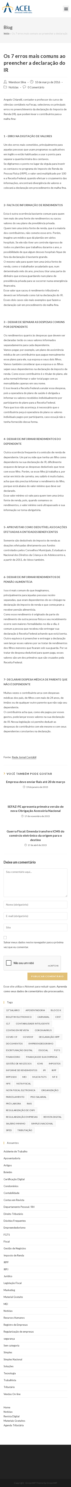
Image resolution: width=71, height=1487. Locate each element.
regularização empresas (22, 1116)
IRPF (6, 1262)
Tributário (9, 1387)
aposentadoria (35, 1010)
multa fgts (39, 1076)
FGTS (57, 1050)
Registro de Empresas (16, 1324)
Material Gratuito (13, 1296)
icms (40, 1063)
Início (6, 33)
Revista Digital (53, 1116)
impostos (55, 1063)
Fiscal (7, 1241)
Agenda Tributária (14, 1425)
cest (58, 1016)
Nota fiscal (23, 1083)
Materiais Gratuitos (14, 1420)
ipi (44, 1070)
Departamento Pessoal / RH (19, 1206)
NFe (8, 1083)
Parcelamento (15, 1096)
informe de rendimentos (21, 1070)
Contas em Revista (17, 1030)
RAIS (29, 1103)
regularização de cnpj (20, 1110)
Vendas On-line (12, 1394)
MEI (24, 1076)
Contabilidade (11, 1192)
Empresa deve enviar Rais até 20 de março (35, 781)
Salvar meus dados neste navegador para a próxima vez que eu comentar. (33, 945)
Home (7, 1407)
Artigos (8, 1165)
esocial (43, 1050)
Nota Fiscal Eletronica (20, 1090)
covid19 (28, 1036)
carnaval (43, 1016)
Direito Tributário (13, 1213)
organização (50, 1090)
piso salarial (38, 1096)
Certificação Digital (14, 1179)
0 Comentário (36, 87)
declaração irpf (49, 1036)
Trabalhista (10, 1380)
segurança (9, 1338)
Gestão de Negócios (15, 1248)
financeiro (13, 1056)
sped (9, 1130)
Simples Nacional (13, 1359)
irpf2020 (11, 1076)
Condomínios (11, 1186)
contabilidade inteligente (33, 1023)
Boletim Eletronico (19, 1016)
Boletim (8, 1172)
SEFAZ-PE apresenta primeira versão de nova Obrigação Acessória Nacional (36, 808)
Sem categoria (11, 1345)
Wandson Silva (17, 82)
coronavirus (43, 1030)
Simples (8, 1352)
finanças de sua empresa (41, 1056)
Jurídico (8, 1276)
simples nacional (42, 1123)
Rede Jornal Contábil (24, 757)
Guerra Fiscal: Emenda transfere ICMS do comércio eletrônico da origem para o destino (35, 835)
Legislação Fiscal (13, 1283)
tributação (24, 1130)
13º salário (13, 1010)
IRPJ (6, 1269)
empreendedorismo (41, 1043)
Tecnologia (10, 1373)
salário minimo (16, 1123)
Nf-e (55, 1076)
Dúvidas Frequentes (15, 1220)
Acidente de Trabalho (15, 1151)
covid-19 (11, 1036)
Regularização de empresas (19, 1331)
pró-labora (13, 1103)
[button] (66, 9)
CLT (8, 1023)
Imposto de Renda (14, 1255)
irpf (54, 1070)
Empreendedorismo (15, 1227)
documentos (14, 1043)
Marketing (9, 1290)
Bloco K (56, 1010)
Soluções (8, 1366)
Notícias (14, 87)
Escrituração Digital (19, 1050)
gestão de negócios (18, 1063)
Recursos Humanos (14, 1317)
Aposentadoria (12, 1158)
